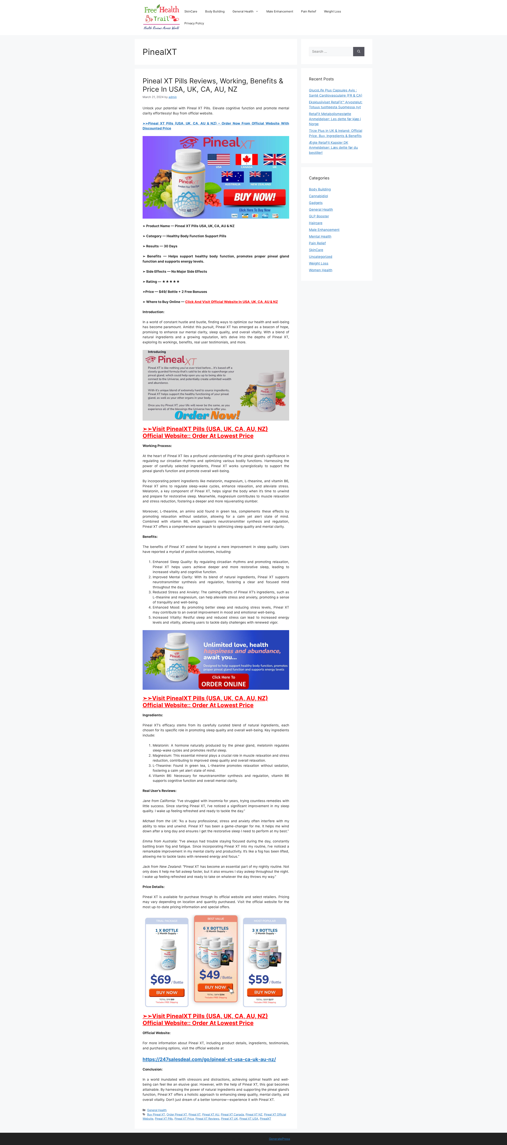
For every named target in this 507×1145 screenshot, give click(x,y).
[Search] (358, 51)
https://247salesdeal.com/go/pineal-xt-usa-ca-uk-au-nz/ (209, 1059)
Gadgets (316, 203)
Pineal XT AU (210, 1114)
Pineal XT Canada (232, 1114)
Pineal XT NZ (254, 1114)
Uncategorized (320, 257)
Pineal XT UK (229, 1118)
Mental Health (320, 236)
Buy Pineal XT (156, 1114)
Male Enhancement (279, 11)
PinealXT (265, 1118)
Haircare (315, 223)
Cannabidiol (318, 196)
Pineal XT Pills (164, 1118)
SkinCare (190, 11)
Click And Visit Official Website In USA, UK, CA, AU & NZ (231, 302)
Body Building (215, 11)
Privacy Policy (194, 23)
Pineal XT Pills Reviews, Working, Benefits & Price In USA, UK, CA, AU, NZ (213, 85)
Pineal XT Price (184, 1118)
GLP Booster (319, 216)
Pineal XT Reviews (207, 1118)
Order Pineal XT (177, 1114)
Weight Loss (332, 11)
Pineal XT (195, 1114)
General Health (243, 11)
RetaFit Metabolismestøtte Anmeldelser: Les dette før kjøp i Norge (335, 119)
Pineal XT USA (248, 1118)
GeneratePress (279, 1139)
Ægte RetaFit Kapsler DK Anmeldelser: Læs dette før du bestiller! (333, 148)
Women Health (320, 270)
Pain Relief (308, 11)
